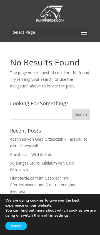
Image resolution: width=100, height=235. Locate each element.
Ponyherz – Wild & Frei (30, 154)
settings (61, 215)
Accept (16, 226)
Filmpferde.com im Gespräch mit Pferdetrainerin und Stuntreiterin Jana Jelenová (43, 184)
